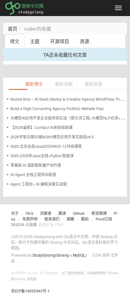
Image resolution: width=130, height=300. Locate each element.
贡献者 (45, 213)
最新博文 (34, 84)
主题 (34, 41)
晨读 (62, 213)
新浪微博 (99, 213)
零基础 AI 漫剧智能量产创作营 (35, 165)
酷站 (85, 219)
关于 (15, 213)
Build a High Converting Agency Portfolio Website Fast (56, 108)
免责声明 (30, 219)
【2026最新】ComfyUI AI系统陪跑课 (41, 127)
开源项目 (59, 41)
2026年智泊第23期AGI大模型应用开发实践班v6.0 (52, 136)
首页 (12, 28)
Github (79, 213)
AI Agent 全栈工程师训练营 (33, 174)
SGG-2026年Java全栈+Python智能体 (42, 155)
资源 (84, 41)
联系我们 (52, 219)
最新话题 (64, 84)
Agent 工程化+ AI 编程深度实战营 (38, 183)
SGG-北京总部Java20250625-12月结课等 (46, 146)
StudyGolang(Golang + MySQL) (59, 255)
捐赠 (70, 219)
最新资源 (93, 84)
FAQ (29, 213)
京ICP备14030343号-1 (30, 290)
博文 (14, 41)
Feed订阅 (104, 219)
